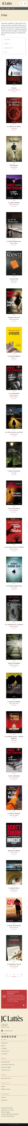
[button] (7, 40)
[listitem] (2, 1036)
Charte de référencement (7, 1116)
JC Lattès (8, 8)
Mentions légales (5, 1112)
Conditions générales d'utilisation (10, 1114)
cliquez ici (16, 1001)
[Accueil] (7, 3)
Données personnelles (6, 1108)
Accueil (2, 8)
